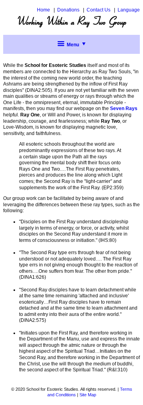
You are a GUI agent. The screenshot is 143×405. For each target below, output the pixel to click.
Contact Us (98, 10)
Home (43, 10)
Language (129, 10)
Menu (73, 45)
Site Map (87, 394)
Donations (68, 10)
